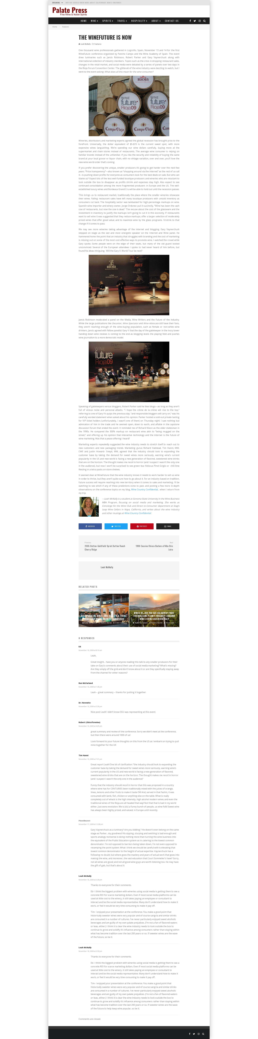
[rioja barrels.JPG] (129, 106)
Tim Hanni (83, 755)
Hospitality (138, 20)
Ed (80, 646)
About (155, 20)
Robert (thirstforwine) (89, 722)
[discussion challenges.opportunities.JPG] (129, 372)
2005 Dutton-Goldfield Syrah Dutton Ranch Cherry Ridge (105, 546)
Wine (93, 20)
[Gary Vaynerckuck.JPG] (129, 285)
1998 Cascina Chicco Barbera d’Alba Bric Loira (154, 546)
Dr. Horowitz (85, 702)
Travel (121, 20)
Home (84, 20)
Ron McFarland (86, 683)
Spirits (106, 20)
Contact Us (172, 20)
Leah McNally (85, 43)
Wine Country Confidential (144, 489)
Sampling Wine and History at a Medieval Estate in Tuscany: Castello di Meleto (100, 2)
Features (97, 44)
